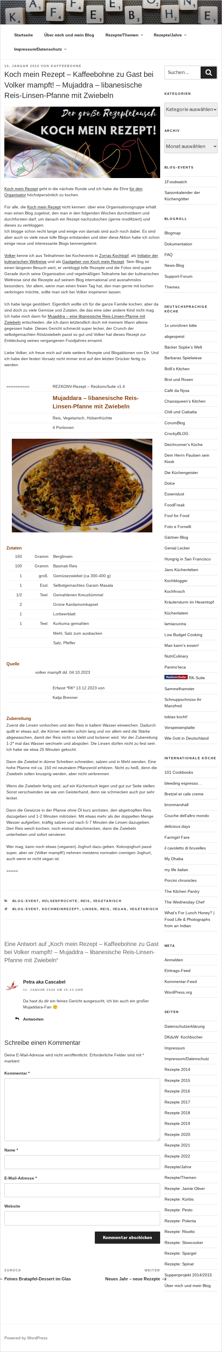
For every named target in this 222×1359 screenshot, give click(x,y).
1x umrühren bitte (180, 325)
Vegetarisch (107, 901)
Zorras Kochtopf (114, 255)
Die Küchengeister (181, 472)
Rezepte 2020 (177, 1134)
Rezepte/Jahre (168, 35)
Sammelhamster (179, 688)
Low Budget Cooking (183, 634)
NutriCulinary (176, 656)
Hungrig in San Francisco (187, 559)
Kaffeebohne (66, 66)
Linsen (89, 909)
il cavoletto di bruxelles (185, 848)
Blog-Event (25, 901)
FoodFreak (174, 505)
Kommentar (16, 1073)
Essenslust (174, 494)
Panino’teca (175, 667)
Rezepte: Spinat (179, 1264)
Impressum (174, 1048)
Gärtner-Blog (176, 537)
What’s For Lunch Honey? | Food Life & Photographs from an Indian (189, 919)
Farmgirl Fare (177, 837)
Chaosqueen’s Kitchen (185, 401)
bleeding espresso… (183, 783)
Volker (10, 255)
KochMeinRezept (60, 909)
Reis (85, 901)
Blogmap (172, 233)
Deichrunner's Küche (183, 444)
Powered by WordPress (25, 1338)
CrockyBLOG (176, 433)
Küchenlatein (176, 613)
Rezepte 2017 (177, 1102)
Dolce (169, 483)
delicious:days (177, 826)
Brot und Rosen (178, 379)
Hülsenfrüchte (60, 901)
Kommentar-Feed (180, 981)
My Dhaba (173, 858)
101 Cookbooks (178, 772)
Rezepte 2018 (177, 1112)
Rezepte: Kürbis (179, 1199)
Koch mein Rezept (21, 188)
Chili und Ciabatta (180, 412)
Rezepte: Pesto (178, 1210)
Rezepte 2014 (177, 1069)
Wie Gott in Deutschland (186, 738)
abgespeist (174, 336)
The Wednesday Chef (184, 902)
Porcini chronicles (180, 880)
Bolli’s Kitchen (177, 368)
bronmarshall (176, 804)
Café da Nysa (176, 390)
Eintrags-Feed (177, 970)
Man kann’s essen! (181, 645)
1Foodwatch (175, 181)
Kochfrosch (174, 591)
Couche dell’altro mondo (186, 815)
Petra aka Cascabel (44, 982)
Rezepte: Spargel (180, 1253)
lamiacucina (175, 623)
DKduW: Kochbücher (183, 1037)
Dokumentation (178, 244)
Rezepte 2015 (177, 1080)
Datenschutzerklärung (184, 1026)
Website (12, 1206)
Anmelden (173, 960)
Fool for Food (176, 515)
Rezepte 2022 (177, 1156)
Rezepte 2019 (177, 1123)
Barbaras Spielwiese (183, 358)
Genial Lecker (177, 548)
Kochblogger (176, 580)
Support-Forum (178, 276)
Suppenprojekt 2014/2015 (188, 1275)
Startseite (23, 35)
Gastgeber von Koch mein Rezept (93, 261)
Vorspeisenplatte (179, 727)
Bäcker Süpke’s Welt (183, 347)
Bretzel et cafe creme (184, 794)
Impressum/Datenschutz (38, 49)
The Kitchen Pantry (181, 891)
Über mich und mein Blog (69, 35)
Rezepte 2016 (177, 1091)
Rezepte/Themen (122, 35)
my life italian (176, 869)
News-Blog (174, 265)
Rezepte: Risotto (179, 1231)
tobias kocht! (176, 716)
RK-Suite (196, 677)
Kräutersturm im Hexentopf (189, 602)
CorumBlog (174, 423)
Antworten (33, 1019)
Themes (172, 287)
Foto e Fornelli (177, 526)
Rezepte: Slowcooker (183, 1242)
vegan (120, 909)
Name (11, 1150)
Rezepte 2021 (177, 1145)
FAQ (168, 254)
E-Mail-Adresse (20, 1178)
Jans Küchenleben (181, 569)
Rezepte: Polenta (180, 1221)
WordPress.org (178, 992)
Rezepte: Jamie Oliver (184, 1188)
